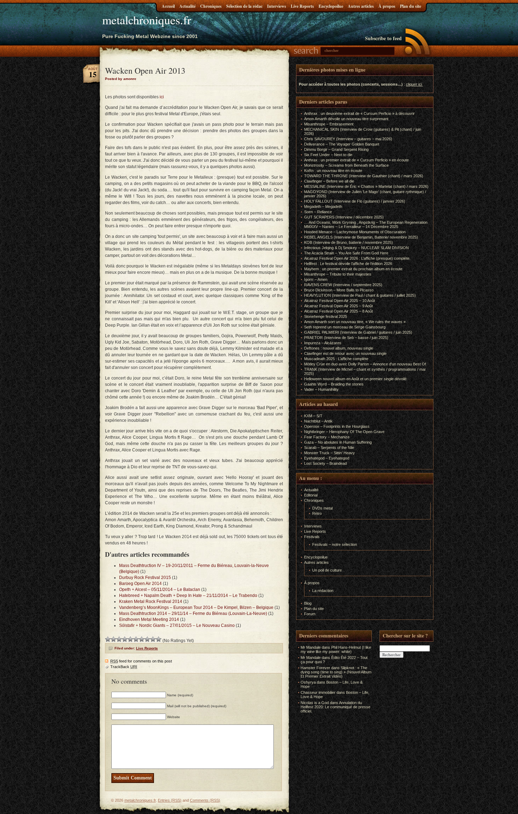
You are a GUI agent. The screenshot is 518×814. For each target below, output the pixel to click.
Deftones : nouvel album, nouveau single (338, 348)
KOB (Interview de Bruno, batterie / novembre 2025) (348, 242)
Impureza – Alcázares (322, 343)
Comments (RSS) (205, 800)
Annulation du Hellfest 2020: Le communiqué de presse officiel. (335, 707)
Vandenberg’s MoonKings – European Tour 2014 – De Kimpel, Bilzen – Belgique (196, 607)
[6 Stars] (136, 639)
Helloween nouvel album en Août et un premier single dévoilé (355, 379)
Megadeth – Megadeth (323, 206)
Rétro (317, 513)
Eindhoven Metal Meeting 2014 (149, 619)
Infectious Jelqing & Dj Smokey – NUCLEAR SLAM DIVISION (356, 248)
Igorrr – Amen (315, 279)
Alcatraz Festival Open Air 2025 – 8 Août (338, 311)
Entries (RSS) (169, 800)
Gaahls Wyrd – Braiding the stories (334, 384)
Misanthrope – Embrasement (328, 124)
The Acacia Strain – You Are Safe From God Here (346, 253)
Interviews (276, 6)
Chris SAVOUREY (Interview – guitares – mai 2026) (348, 139)
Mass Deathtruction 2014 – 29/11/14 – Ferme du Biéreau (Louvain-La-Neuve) (193, 613)
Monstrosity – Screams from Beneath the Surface (346, 165)
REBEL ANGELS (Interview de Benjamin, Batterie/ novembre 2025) (361, 237)
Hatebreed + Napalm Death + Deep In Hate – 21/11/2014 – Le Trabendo (188, 595)
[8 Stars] (147, 639)
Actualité (187, 6)
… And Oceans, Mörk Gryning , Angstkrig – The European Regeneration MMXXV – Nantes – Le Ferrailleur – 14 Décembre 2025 (365, 224)
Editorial (310, 495)
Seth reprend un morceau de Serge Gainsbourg (345, 327)
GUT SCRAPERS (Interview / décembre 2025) (344, 217)
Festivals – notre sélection (334, 544)
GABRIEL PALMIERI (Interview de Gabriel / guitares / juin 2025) (358, 332)
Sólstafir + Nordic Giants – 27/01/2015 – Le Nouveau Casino (177, 625)
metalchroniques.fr (146, 20)
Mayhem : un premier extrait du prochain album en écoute (353, 269)
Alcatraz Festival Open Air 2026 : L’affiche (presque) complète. (357, 258)
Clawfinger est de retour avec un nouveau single (345, 353)
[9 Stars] (153, 639)
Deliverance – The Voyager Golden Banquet (341, 144)
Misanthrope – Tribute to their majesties (337, 274)
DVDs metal (322, 508)
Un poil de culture (327, 570)
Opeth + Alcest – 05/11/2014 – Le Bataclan (159, 589)
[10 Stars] (158, 639)
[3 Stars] (119, 639)
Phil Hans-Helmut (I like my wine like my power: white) (336, 649)
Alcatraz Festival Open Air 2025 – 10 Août (339, 300)
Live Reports (302, 6)
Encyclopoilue (331, 6)
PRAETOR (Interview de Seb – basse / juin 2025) (346, 337)
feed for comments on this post (141, 661)
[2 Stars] (113, 639)
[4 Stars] (125, 639)
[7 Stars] (141, 639)
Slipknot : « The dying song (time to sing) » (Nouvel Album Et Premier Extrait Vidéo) (336, 672)
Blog (308, 603)
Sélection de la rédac (244, 6)
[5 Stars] (130, 639)
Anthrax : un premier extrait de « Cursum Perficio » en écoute (356, 160)
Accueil (168, 6)
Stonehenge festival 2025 (325, 316)
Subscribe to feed (383, 38)
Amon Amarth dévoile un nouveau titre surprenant (346, 119)
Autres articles (361, 6)
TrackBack (123, 667)
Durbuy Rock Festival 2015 (145, 577)
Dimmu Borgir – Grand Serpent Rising (336, 149)
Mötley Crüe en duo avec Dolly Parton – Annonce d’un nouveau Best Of (365, 364)
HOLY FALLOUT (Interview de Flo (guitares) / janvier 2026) (354, 201)
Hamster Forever (315, 668)
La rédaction (322, 590)
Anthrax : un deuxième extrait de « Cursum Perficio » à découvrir (359, 113)
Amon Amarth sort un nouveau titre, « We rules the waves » (355, 322)
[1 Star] (108, 639)
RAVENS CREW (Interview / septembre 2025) (343, 285)
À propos (386, 6)
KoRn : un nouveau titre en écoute (333, 170)
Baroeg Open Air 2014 (140, 583)
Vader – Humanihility (321, 389)
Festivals (312, 537)
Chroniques (211, 6)
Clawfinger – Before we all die (329, 181)
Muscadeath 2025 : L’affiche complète (336, 359)
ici (162, 96)
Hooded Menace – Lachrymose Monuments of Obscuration (355, 232)
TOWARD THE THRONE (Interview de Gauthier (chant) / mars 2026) (363, 176)
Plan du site (410, 6)
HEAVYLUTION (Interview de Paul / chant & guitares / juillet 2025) (360, 295)
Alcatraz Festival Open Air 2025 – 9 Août (338, 306)
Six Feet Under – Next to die (328, 155)
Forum (309, 614)
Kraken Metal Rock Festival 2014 (150, 601)
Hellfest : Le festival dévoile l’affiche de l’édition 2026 (348, 263)
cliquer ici (414, 84)
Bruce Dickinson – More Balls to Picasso (339, 290)
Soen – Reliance (318, 212)
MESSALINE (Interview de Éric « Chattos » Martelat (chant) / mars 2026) (366, 186)
